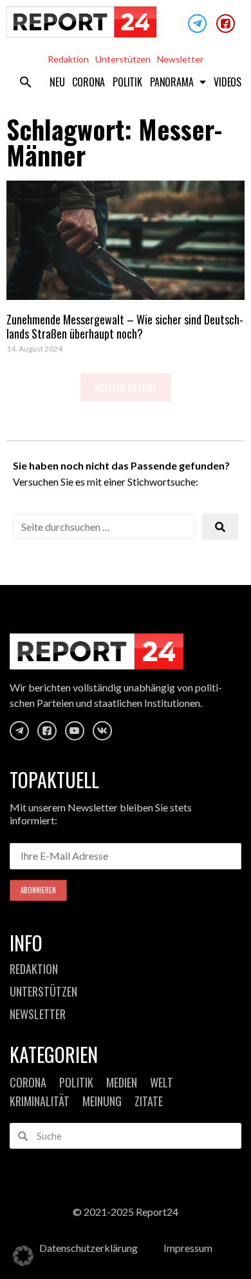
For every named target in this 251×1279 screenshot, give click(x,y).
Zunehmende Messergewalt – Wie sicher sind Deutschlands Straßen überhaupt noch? (124, 326)
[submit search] (220, 526)
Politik (127, 82)
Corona (88, 82)
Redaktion (68, 59)
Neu (57, 82)
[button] (25, 82)
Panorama (171, 82)
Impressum (187, 1248)
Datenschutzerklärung (88, 1248)
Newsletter (180, 59)
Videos (227, 82)
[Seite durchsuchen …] (104, 527)
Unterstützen (123, 59)
